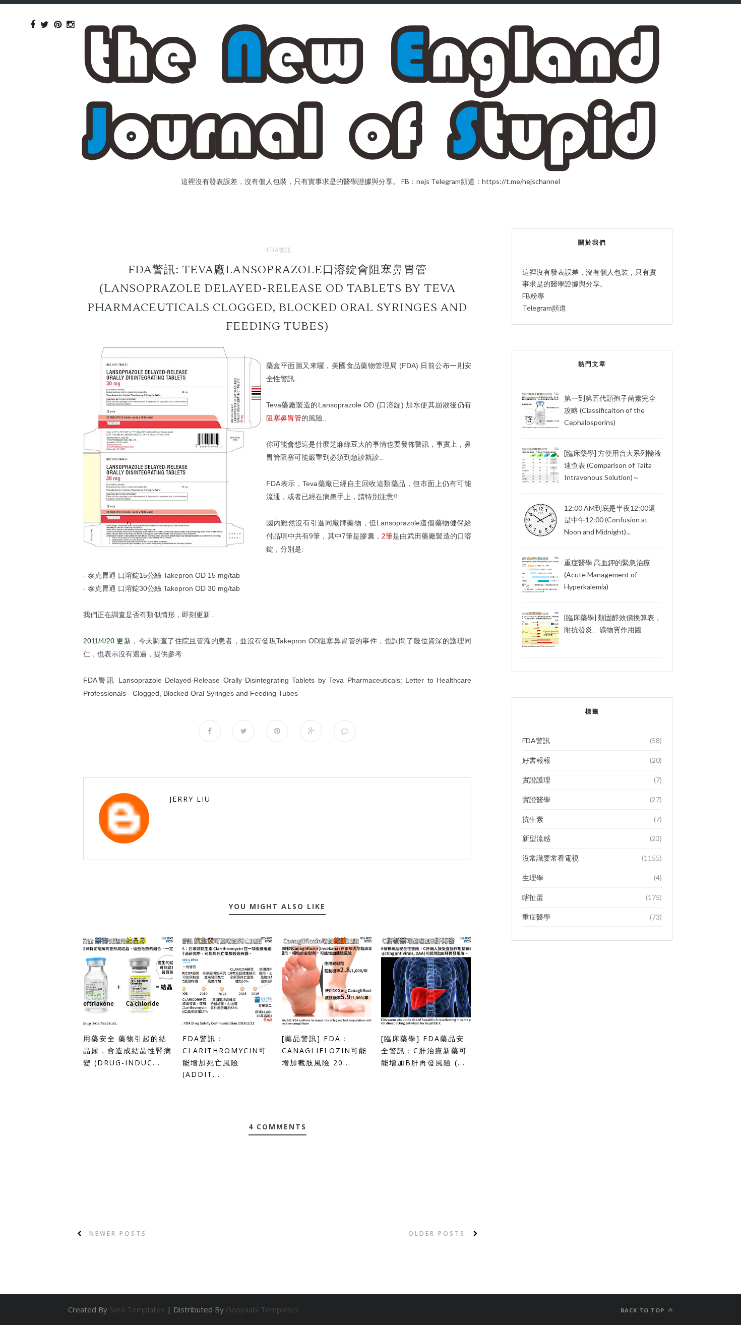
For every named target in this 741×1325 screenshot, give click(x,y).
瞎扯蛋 (532, 897)
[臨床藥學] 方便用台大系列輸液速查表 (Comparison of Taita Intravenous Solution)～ (612, 465)
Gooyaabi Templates (262, 1309)
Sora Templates (137, 1309)
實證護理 (536, 779)
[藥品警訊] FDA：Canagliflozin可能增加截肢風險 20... (324, 1050)
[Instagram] (70, 24)
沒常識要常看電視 (550, 858)
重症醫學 (536, 917)
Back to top (643, 1310)
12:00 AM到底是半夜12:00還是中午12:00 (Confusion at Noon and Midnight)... (609, 520)
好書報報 (536, 760)
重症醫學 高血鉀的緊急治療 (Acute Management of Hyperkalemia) (607, 574)
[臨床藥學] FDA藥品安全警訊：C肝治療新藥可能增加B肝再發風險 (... (424, 1050)
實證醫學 (536, 799)
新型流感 (536, 838)
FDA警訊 (279, 250)
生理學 (532, 877)
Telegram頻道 (544, 308)
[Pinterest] (57, 24)
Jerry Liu (190, 799)
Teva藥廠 (281, 405)
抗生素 (532, 819)
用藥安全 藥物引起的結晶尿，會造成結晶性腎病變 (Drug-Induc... (127, 1050)
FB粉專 (533, 295)
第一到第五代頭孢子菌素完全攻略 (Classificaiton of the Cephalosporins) (610, 410)
